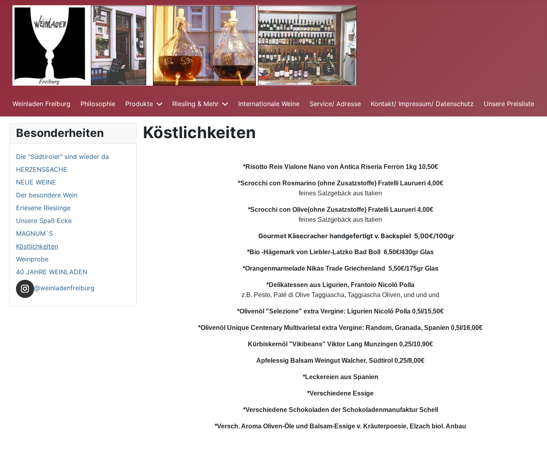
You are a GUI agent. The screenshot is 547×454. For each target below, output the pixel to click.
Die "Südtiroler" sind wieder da (62, 157)
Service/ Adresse (335, 104)
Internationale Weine (269, 104)
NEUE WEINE (36, 182)
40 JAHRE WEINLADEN (51, 272)
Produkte (139, 104)
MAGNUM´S (34, 233)
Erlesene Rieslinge (43, 208)
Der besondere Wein (46, 195)
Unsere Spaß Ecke (44, 221)
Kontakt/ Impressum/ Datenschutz (422, 104)
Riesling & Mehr (195, 104)
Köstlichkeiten (37, 246)
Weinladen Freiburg (41, 104)
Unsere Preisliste (509, 104)
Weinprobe (32, 259)
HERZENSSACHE (41, 169)
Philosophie (97, 104)
